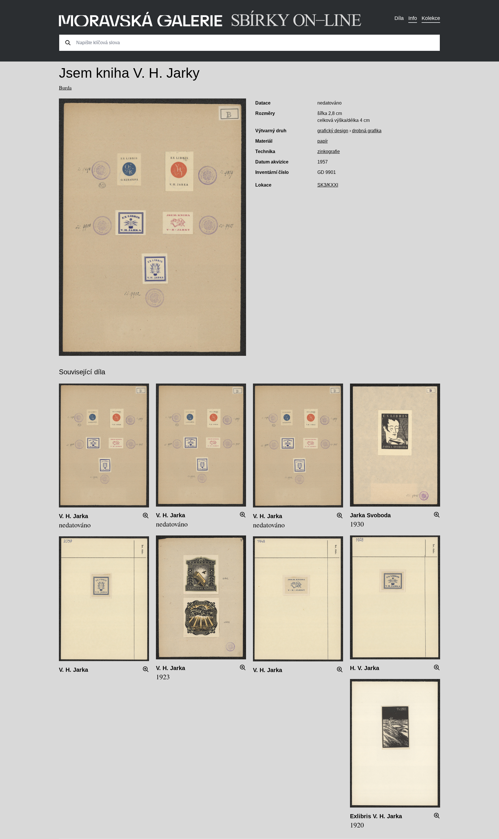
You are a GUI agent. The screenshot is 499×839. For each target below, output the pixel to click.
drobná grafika (366, 130)
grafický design (332, 130)
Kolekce (431, 18)
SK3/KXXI (327, 185)
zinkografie (328, 151)
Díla (399, 18)
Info (412, 18)
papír (322, 141)
